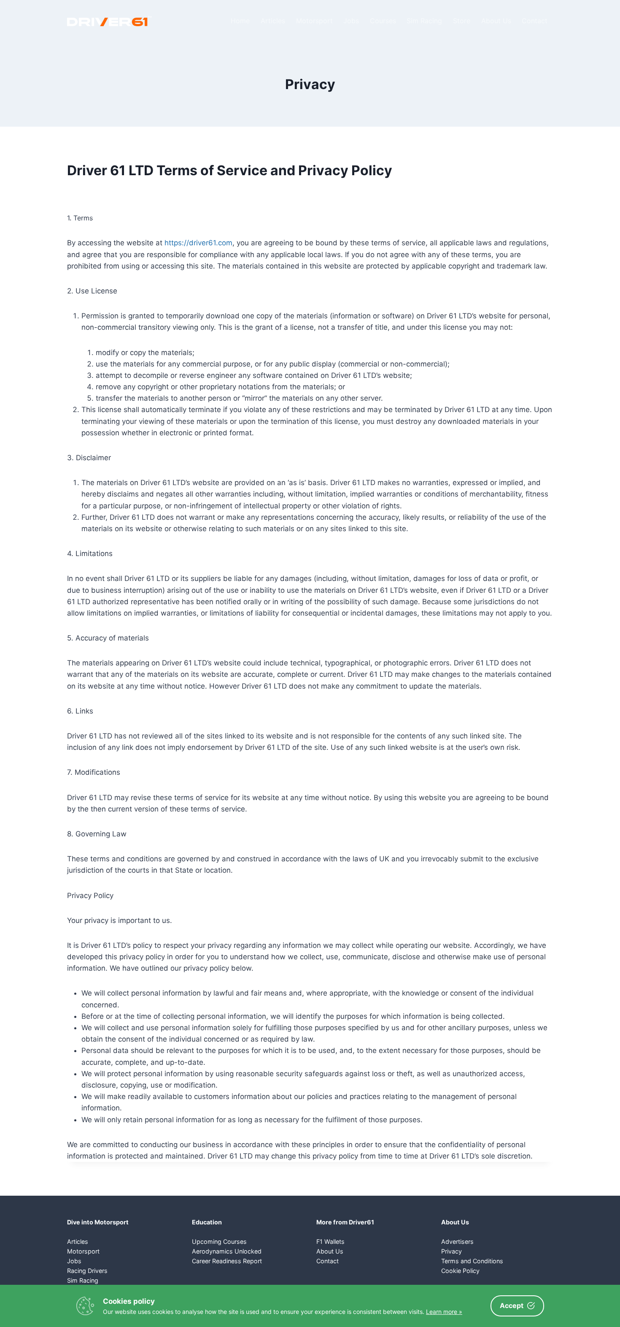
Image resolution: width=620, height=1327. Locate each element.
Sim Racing (424, 20)
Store (461, 20)
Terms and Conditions (472, 1261)
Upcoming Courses (219, 1241)
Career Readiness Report (227, 1261)
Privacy (451, 1251)
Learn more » (444, 1311)
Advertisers (457, 1241)
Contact (534, 20)
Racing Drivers (87, 1270)
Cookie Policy (460, 1270)
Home (240, 20)
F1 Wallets (330, 1241)
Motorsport (314, 20)
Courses (383, 20)
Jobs (351, 20)
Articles (273, 20)
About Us (496, 20)
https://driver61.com (198, 243)
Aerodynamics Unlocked (226, 1251)
